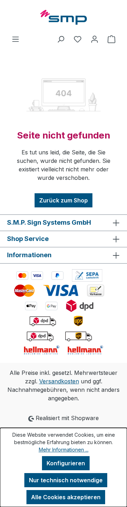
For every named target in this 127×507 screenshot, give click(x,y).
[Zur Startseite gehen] (63, 17)
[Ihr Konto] (94, 39)
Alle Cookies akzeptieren (66, 497)
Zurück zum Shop (63, 200)
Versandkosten (59, 381)
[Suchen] (60, 39)
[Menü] (15, 39)
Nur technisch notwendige (66, 480)
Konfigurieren (66, 463)
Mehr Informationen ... (64, 450)
